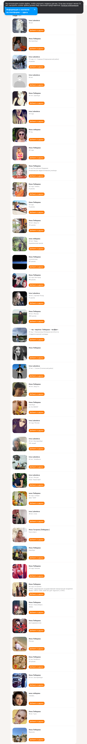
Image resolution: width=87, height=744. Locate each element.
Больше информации (70, 5)
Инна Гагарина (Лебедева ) (39, 530)
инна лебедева (34, 239)
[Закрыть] (35, 9)
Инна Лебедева (35, 39)
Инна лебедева (34, 130)
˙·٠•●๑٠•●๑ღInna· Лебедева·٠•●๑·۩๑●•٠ (44, 330)
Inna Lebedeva (34, 20)
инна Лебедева (34, 493)
